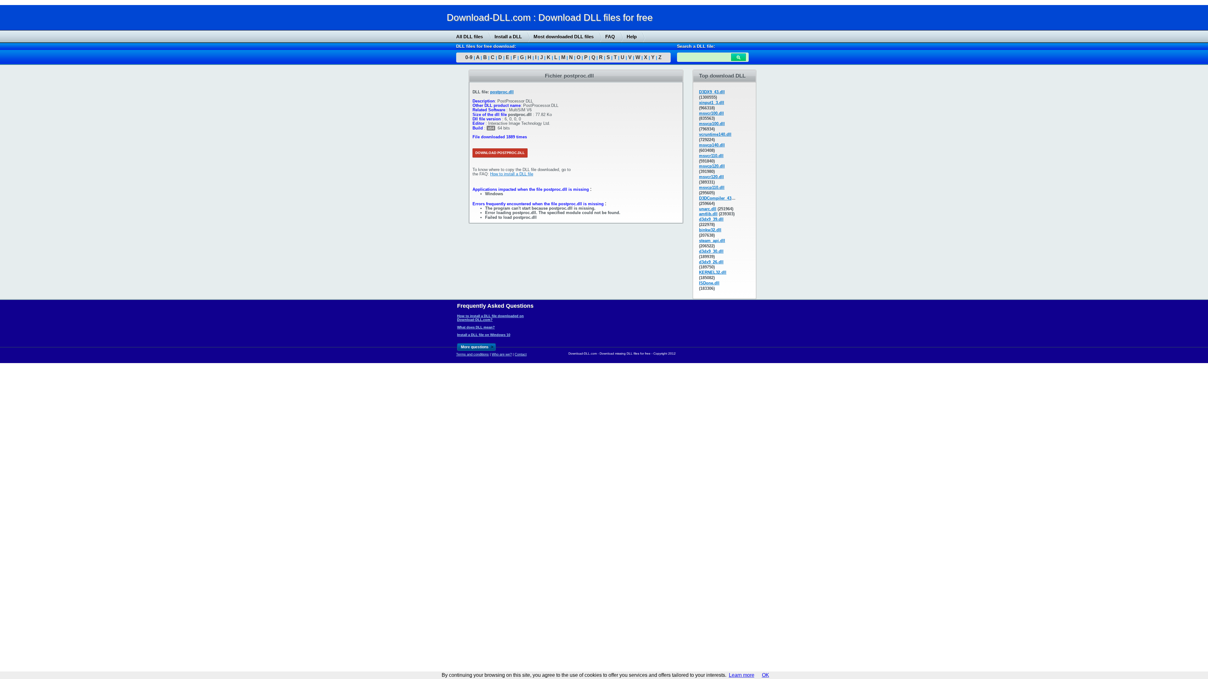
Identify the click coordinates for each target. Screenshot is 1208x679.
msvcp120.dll (712, 166)
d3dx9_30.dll (711, 251)
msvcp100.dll (712, 123)
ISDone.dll (709, 283)
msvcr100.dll (711, 113)
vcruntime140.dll (715, 134)
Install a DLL (508, 36)
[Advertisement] (47, 165)
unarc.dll (707, 209)
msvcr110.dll (711, 155)
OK (765, 675)
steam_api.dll (712, 240)
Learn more (741, 675)
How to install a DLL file (511, 174)
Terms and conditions (472, 354)
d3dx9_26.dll (711, 262)
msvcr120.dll (711, 176)
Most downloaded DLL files (564, 36)
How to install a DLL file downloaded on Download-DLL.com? (490, 318)
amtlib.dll (708, 214)
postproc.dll (502, 92)
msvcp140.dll (712, 145)
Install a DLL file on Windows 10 (483, 335)
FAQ (610, 36)
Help (632, 36)
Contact (521, 354)
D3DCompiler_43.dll (718, 198)
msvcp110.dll (711, 187)
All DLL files (469, 36)
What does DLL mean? (476, 327)
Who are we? (502, 354)
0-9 (469, 57)
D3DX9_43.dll (712, 92)
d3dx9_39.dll (711, 219)
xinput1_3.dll (711, 102)
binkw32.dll (710, 230)
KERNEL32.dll (712, 272)
